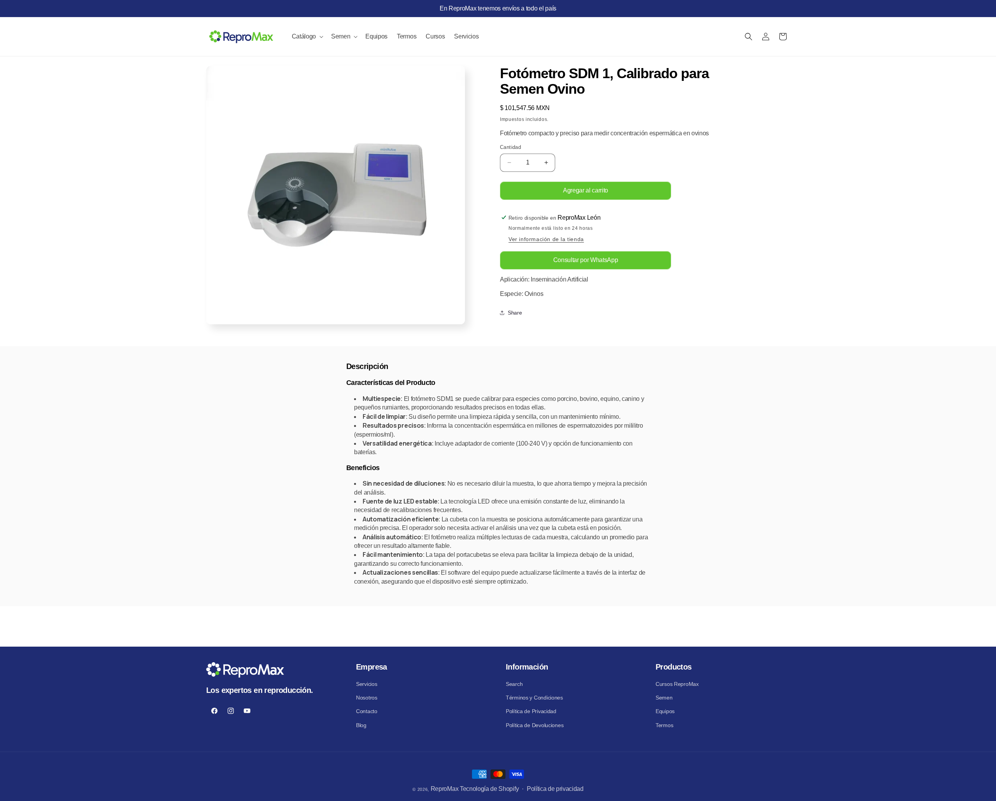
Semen (664, 697)
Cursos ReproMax (677, 684)
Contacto (366, 711)
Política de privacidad (555, 788)
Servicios (366, 684)
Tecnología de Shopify (489, 788)
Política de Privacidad (531, 711)
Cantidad (510, 147)
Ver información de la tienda (546, 239)
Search (514, 684)
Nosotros (366, 697)
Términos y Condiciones (534, 697)
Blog (361, 725)
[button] (306, 36)
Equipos (665, 711)
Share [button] (515, 313)
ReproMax (444, 788)
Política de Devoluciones (534, 725)
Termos (664, 725)
